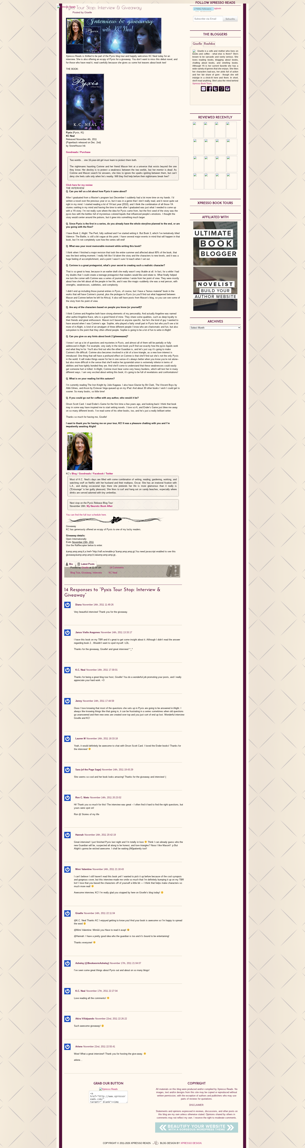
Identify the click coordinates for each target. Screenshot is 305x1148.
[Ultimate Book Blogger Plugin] (215, 264)
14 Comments (117, 567)
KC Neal (113, 572)
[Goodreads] (221, 91)
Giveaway (86, 572)
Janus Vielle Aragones (87, 632)
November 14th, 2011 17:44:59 (98, 701)
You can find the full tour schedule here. (86, 514)
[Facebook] (209, 91)
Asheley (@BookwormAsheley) (92, 963)
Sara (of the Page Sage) (88, 769)
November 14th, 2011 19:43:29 (117, 769)
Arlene (78, 1046)
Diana (78, 604)
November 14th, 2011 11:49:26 (97, 604)
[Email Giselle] (203, 91)
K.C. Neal (80, 669)
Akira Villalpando (84, 1018)
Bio (71, 564)
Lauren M (80, 738)
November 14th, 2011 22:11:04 (99, 913)
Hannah (79, 834)
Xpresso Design (191, 1143)
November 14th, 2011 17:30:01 (102, 669)
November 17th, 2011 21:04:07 (125, 963)
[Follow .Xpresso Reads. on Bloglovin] (203, 11)
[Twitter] (215, 91)
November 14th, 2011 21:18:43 (108, 869)
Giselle (88, 12)
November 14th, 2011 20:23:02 (105, 797)
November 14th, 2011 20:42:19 (100, 834)
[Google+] (227, 91)
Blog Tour (75, 572)
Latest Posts (87, 564)
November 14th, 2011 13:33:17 (116, 632)
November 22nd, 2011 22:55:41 (99, 1046)
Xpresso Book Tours (202, 83)
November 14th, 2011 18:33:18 (102, 738)
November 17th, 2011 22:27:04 (102, 991)
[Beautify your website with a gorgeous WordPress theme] (196, 1132)
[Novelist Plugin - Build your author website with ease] (215, 310)
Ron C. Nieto (82, 797)
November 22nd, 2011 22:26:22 (111, 1018)
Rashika (209, 44)
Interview (97, 572)
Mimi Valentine (83, 869)
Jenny (78, 701)
